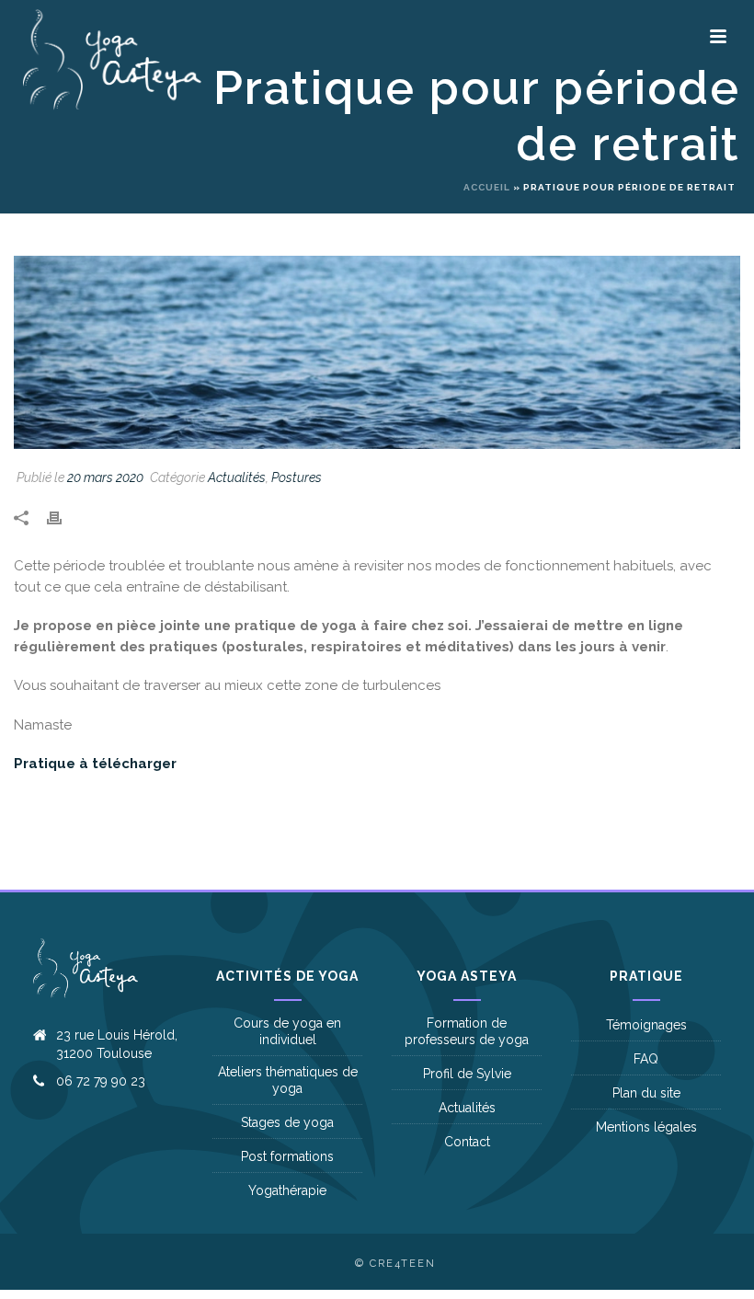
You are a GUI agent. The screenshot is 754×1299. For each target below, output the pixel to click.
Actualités (237, 477)
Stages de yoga (287, 1122)
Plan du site (646, 1093)
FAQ (646, 1059)
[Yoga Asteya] (23, 59)
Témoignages (646, 1024)
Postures (296, 477)
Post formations (287, 1156)
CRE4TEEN (403, 1264)
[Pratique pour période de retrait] (377, 352)
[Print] (63, 517)
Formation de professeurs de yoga (467, 1031)
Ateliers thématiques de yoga (288, 1080)
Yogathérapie (287, 1190)
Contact (467, 1141)
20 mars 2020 (105, 477)
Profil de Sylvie (467, 1073)
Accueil (486, 187)
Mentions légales (646, 1127)
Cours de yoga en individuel (287, 1031)
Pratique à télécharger (95, 763)
